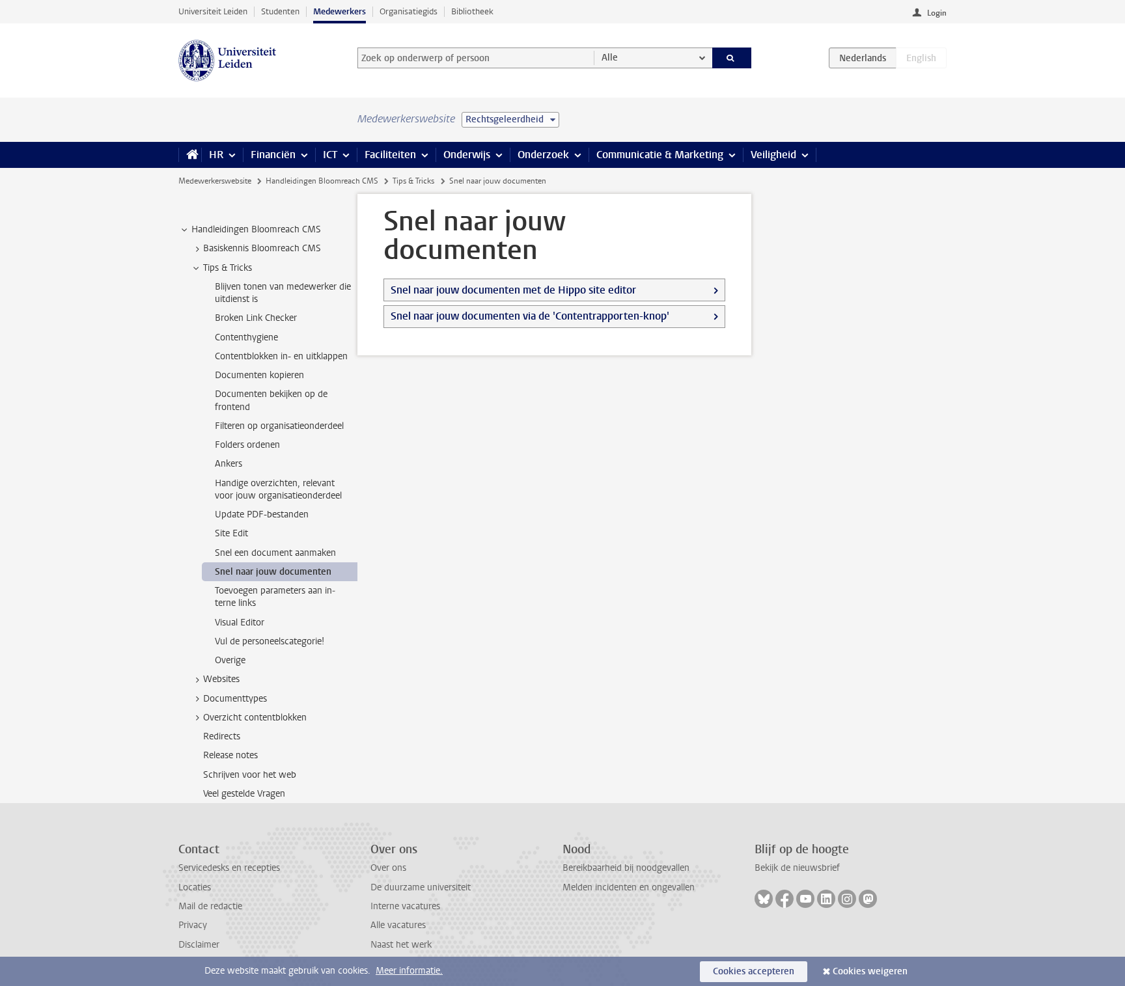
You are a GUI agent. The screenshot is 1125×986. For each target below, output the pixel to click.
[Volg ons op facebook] (784, 899)
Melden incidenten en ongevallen (628, 887)
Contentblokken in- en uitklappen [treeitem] (281, 356)
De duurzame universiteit (420, 887)
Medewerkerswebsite (214, 181)
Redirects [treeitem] (221, 736)
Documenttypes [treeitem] (235, 698)
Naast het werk (401, 944)
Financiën (273, 154)
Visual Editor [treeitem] (239, 622)
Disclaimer (198, 944)
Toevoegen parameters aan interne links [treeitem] (275, 596)
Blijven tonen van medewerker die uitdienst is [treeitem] (283, 293)
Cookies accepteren (753, 971)
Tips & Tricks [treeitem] (227, 268)
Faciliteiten (390, 154)
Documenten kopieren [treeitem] (259, 375)
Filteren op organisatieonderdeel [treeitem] (279, 426)
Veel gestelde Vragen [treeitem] (244, 793)
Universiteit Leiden (212, 11)
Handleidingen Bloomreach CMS (322, 181)
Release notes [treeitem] (230, 755)
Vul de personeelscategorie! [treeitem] (269, 641)
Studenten (280, 11)
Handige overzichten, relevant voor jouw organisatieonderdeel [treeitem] (278, 489)
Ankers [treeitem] (228, 464)
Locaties (194, 887)
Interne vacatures (405, 906)
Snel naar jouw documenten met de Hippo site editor (513, 290)
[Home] (189, 155)
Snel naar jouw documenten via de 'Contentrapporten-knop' (530, 316)
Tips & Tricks (413, 181)
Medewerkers (339, 11)
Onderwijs (466, 154)
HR (216, 154)
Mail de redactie (210, 906)
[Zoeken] (732, 58)
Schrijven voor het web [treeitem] (249, 775)
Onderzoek (543, 154)
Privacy (192, 925)
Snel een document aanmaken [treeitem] (275, 553)
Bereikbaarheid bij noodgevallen (625, 868)
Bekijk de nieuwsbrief (797, 868)
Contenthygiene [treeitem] (246, 337)
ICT (330, 154)
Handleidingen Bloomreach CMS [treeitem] (256, 229)
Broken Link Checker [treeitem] (256, 318)
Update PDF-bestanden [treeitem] (262, 514)
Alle (610, 57)
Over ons (388, 868)
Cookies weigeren (870, 971)
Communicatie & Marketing (659, 154)
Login (937, 13)
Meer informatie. (409, 971)
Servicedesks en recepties (229, 868)
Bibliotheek (472, 11)
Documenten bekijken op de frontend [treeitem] (271, 400)
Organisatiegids (409, 11)
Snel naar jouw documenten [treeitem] (273, 572)
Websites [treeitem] (221, 679)
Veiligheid (773, 154)
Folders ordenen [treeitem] (247, 445)
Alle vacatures (398, 925)
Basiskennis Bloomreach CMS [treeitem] (262, 248)
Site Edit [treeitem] (231, 533)
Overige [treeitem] (230, 660)
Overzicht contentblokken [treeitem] (255, 717)
